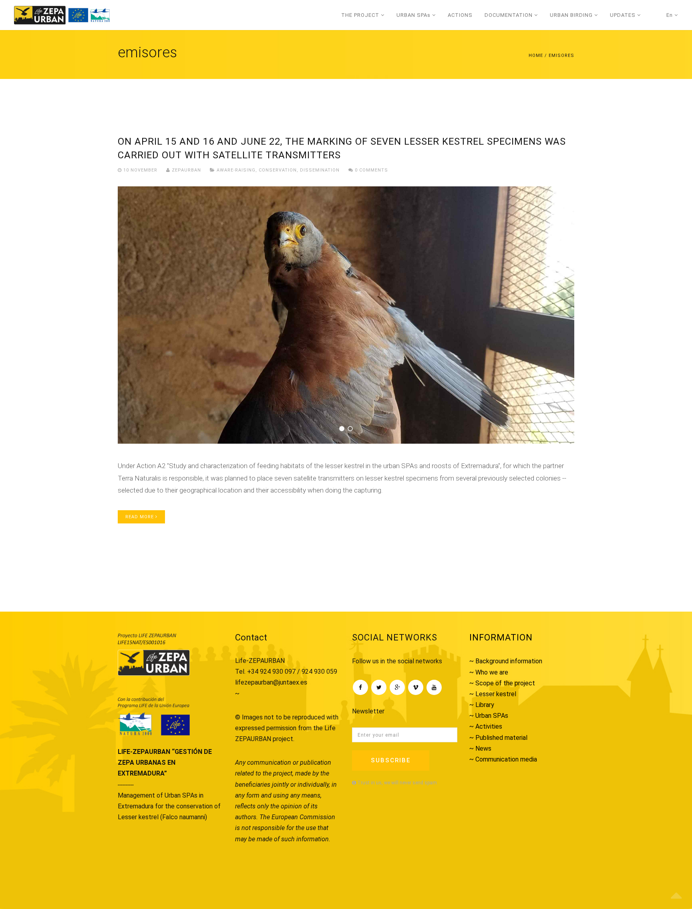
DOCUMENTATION (509, 15)
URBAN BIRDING (572, 15)
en (670, 15)
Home (536, 55)
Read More (140, 516)
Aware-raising (236, 170)
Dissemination (320, 170)
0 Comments (370, 170)
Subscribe (390, 760)
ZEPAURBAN (185, 170)
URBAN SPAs (414, 15)
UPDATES (623, 15)
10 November (140, 170)
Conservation (278, 170)
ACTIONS (460, 15)
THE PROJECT (361, 15)
